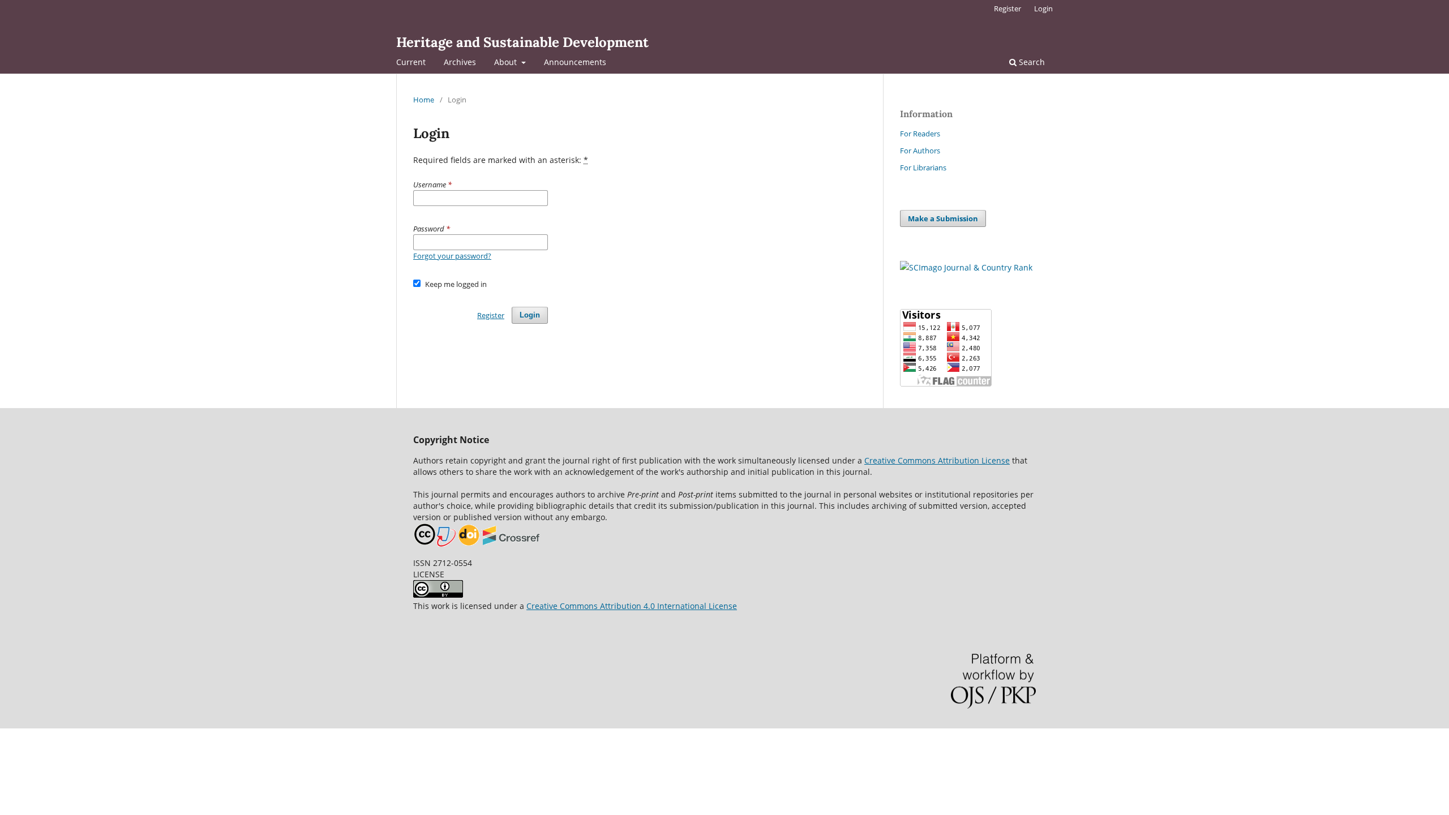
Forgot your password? (452, 256)
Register (1007, 8)
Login (1043, 8)
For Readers (920, 133)
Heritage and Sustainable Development (522, 42)
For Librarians (923, 167)
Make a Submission (943, 218)
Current (411, 62)
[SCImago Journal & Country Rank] (966, 267)
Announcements (575, 62)
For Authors (920, 150)
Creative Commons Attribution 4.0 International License (631, 605)
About (506, 62)
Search (1031, 62)
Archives (460, 62)
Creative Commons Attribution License (937, 460)
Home (423, 100)
